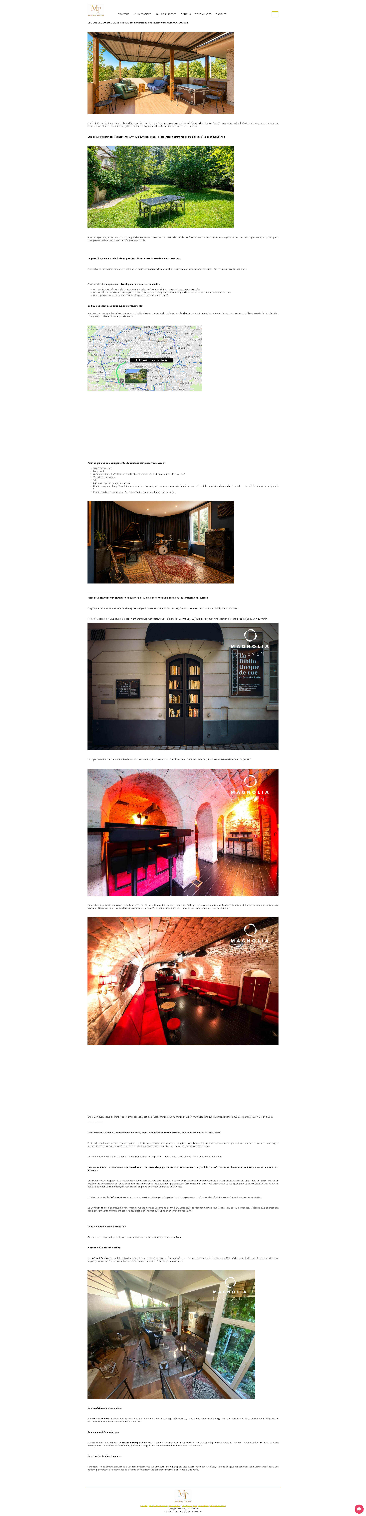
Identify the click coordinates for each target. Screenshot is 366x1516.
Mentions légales (189, 1506)
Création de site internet (175, 1511)
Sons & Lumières (166, 14)
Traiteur (123, 14)
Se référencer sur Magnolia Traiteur (164, 1506)
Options (186, 14)
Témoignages (203, 14)
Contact (221, 14)
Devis (90, 1127)
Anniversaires (142, 14)
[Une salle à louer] (100, 10)
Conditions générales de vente (212, 1506)
